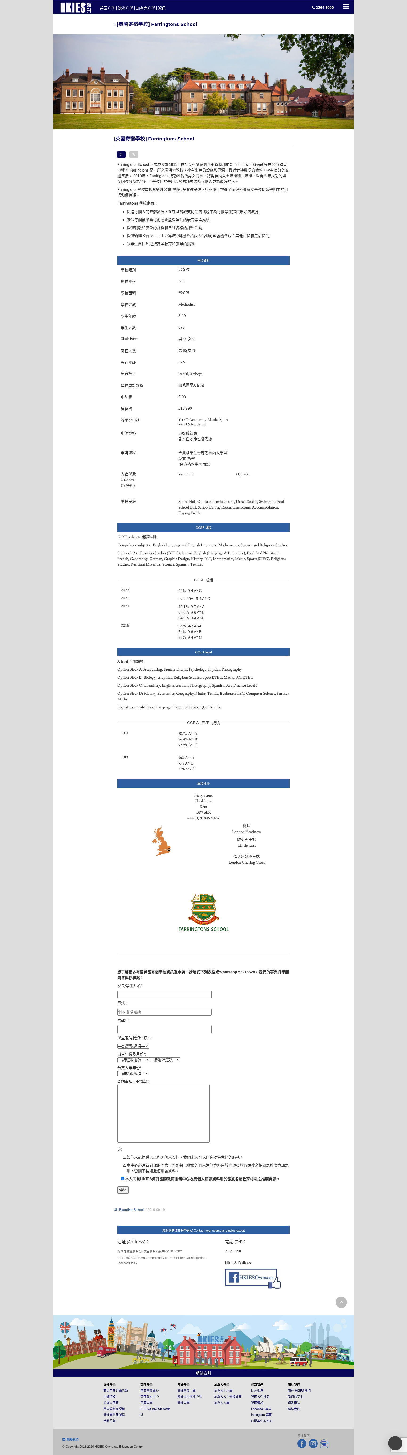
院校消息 (257, 1390)
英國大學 (146, 1403)
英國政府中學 (149, 1396)
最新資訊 (257, 1384)
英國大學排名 (260, 1396)
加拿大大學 (221, 1403)
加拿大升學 (145, 8)
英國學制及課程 (114, 1409)
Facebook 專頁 (261, 1409)
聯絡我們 (294, 1409)
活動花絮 (109, 1421)
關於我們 (294, 1384)
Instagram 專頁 (261, 1415)
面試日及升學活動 (115, 1390)
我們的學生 (295, 1396)
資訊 (162, 8)
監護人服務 (111, 1403)
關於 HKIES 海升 (299, 1390)
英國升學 (107, 8)
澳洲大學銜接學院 (189, 1396)
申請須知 (109, 1396)
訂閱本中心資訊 (262, 1421)
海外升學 (109, 1384)
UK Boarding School (129, 1209)
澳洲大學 (183, 1403)
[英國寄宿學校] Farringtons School (156, 24)
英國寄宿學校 (149, 1390)
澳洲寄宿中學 (186, 1390)
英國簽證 (257, 1403)
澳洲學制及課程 (114, 1415)
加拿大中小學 (223, 1390)
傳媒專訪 (294, 1403)
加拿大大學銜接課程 (228, 1396)
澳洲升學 (125, 8)
